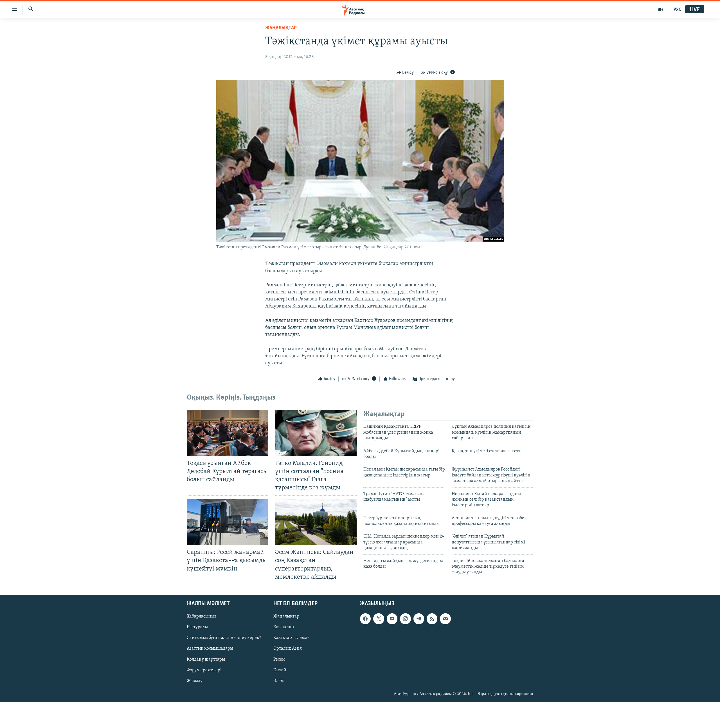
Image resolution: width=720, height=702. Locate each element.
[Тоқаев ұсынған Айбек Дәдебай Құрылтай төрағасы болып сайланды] (227, 433)
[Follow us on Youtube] (392, 618)
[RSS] (432, 618)
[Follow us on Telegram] (418, 618)
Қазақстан (283, 627)
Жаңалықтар (286, 616)
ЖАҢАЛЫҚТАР (281, 28)
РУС (677, 9)
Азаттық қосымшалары (210, 648)
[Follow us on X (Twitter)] (378, 618)
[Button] (405, 72)
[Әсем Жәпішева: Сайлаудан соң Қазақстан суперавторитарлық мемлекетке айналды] (316, 522)
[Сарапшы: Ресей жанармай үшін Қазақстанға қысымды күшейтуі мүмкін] (227, 522)
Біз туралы (197, 627)
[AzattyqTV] (660, 9)
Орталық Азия (287, 648)
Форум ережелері (204, 670)
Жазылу (194, 680)
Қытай (279, 670)
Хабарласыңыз (201, 616)
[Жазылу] (445, 618)
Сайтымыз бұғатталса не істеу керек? (224, 638)
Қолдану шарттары (206, 659)
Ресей (279, 659)
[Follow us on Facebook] (365, 618)
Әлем (278, 680)
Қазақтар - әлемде (291, 638)
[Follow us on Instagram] (405, 618)
